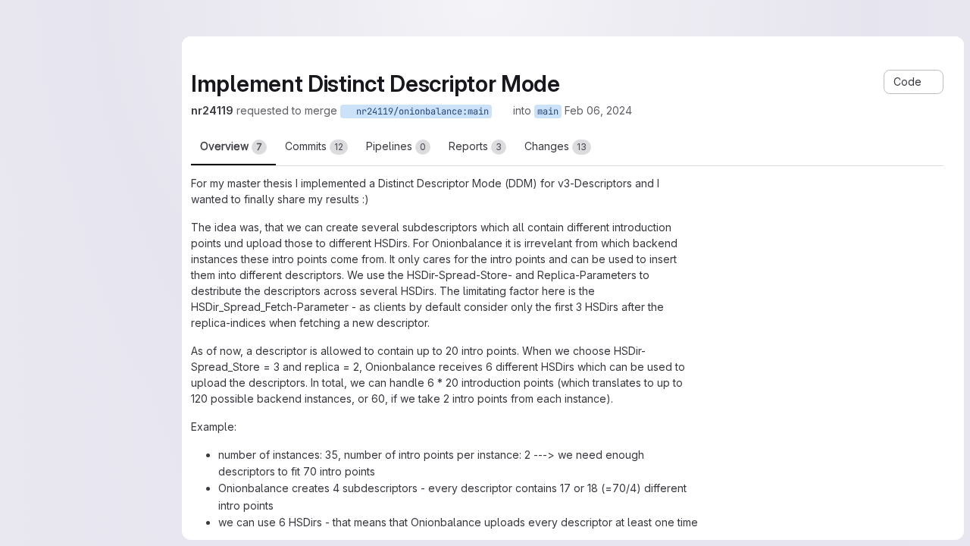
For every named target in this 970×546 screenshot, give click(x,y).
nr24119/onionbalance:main (420, 111)
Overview (231, 146)
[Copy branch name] (502, 111)
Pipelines (396, 146)
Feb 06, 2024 (598, 110)
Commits (314, 146)
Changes (555, 146)
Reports (475, 146)
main (548, 111)
